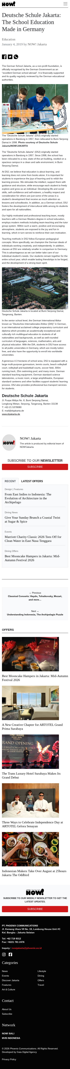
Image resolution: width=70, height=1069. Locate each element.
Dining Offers (11, 551)
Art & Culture (8, 989)
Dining (41, 975)
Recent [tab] (10, 481)
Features (18, 489)
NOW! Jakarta (37, 44)
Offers (41, 980)
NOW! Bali (8, 1033)
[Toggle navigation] (65, 3)
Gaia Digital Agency (27, 1052)
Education (8, 39)
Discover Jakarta (10, 980)
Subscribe (7, 1014)
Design (8, 489)
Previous (35, 592)
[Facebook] (10, 954)
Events (8, 531)
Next (35, 611)
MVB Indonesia (11, 1038)
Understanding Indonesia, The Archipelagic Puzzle (35, 614)
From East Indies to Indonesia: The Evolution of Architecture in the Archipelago (28, 498)
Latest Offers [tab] (32, 481)
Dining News (11, 512)
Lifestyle (42, 971)
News (5, 971)
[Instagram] (4, 954)
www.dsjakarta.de (11, 414)
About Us (6, 1009)
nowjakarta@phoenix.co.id (27, 948)
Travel (41, 985)
